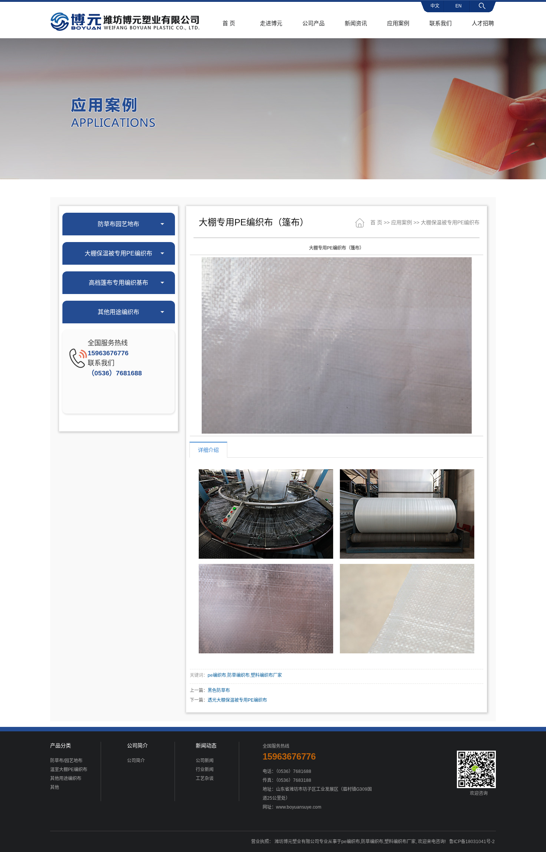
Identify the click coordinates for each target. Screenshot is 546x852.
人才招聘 (483, 23)
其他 (54, 787)
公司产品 (313, 23)
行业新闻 (205, 769)
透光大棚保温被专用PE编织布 (237, 700)
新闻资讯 (356, 23)
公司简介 (136, 760)
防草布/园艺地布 (66, 760)
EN (458, 6)
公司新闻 (205, 760)
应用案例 (398, 23)
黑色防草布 (219, 690)
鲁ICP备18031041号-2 (472, 841)
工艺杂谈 (205, 778)
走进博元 (271, 23)
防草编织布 (238, 675)
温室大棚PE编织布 (68, 769)
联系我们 (440, 23)
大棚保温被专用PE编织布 (450, 222)
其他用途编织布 (65, 778)
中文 (434, 6)
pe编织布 (217, 675)
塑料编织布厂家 (266, 675)
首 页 (228, 23)
